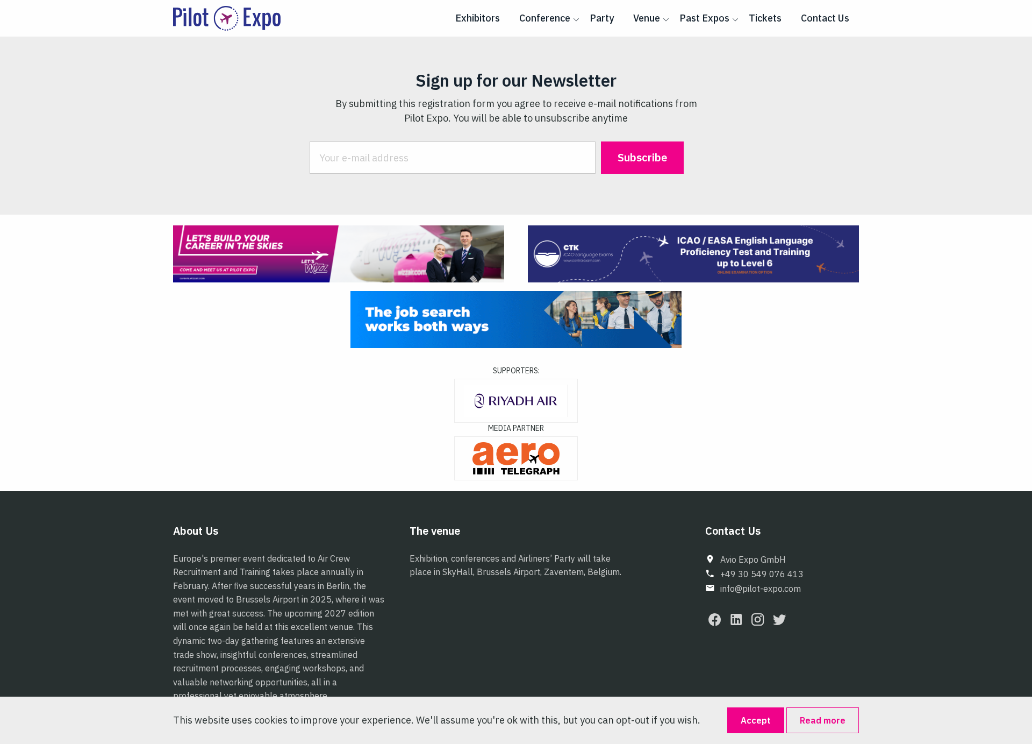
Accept (756, 720)
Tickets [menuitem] (765, 18)
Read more (822, 720)
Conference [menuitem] (544, 18)
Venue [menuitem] (646, 18)
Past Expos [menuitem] (704, 18)
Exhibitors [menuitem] (477, 18)
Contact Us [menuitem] (825, 18)
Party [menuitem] (602, 18)
